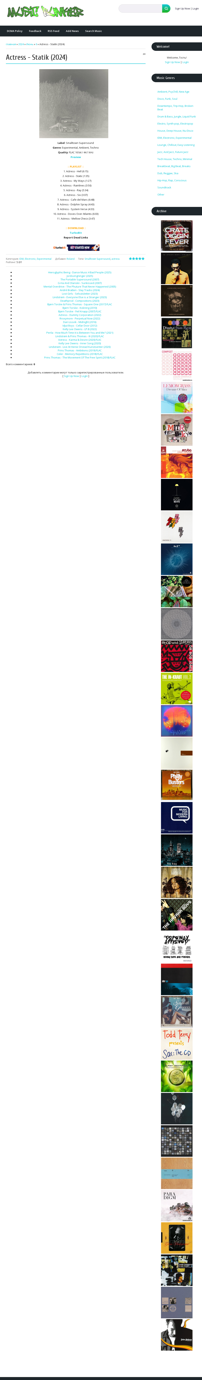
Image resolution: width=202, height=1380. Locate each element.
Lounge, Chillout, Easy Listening (176, 145)
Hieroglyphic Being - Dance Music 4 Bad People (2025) (79, 272)
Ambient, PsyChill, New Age (173, 91)
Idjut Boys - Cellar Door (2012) (80, 325)
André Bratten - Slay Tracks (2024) (80, 290)
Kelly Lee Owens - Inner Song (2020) (80, 343)
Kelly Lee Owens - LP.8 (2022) (80, 329)
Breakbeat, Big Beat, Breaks (174, 166)
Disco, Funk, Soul (167, 98)
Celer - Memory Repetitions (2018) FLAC (80, 354)
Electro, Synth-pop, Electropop (175, 123)
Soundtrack (164, 187)
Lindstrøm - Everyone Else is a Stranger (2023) (80, 297)
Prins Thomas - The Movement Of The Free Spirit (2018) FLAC (79, 357)
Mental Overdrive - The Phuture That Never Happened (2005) (80, 286)
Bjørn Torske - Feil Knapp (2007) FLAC (79, 311)
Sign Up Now (182, 8)
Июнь (29, 44)
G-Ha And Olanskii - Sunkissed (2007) (80, 283)
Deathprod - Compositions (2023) (79, 300)
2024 (21, 44)
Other (160, 194)
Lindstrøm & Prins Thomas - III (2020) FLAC (79, 336)
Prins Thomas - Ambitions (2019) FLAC (80, 350)
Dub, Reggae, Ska (167, 173)
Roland (71, 259)
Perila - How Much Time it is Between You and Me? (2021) (79, 332)
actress (115, 259)
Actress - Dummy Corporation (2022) (80, 315)
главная (11, 44)
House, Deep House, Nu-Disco (175, 130)
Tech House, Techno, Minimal (174, 159)
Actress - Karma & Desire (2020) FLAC (79, 340)
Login (196, 8)
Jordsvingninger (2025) (80, 276)
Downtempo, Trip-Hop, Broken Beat (175, 107)
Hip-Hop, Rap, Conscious (172, 180)
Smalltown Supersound (97, 259)
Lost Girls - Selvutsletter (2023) (80, 293)
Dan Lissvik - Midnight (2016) (79, 322)
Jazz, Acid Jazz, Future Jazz (172, 152)
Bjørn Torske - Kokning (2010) (80, 308)
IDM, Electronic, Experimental (35, 259)
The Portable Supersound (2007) (80, 279)
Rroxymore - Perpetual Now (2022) (80, 318)
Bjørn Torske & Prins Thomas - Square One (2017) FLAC (79, 304)
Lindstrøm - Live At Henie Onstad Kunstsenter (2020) (79, 347)
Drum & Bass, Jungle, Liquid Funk (176, 116)
